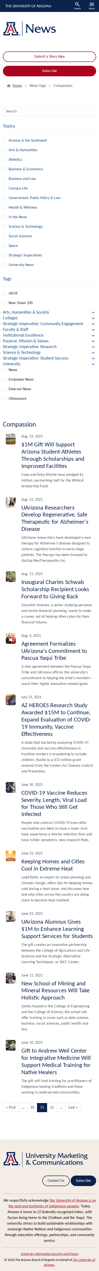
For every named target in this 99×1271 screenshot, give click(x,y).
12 (52, 1108)
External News (20, 389)
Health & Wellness (23, 208)
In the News (18, 217)
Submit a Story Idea (49, 57)
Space (13, 246)
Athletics (15, 160)
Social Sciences (20, 236)
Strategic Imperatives (25, 255)
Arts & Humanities (23, 150)
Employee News (21, 380)
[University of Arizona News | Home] (49, 29)
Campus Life (18, 188)
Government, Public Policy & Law (34, 198)
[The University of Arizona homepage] (28, 6)
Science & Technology (26, 227)
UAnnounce (17, 399)
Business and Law (22, 179)
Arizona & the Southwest (28, 141)
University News (21, 265)
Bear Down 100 (21, 303)
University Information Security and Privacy (50, 1254)
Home (17, 86)
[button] (49, 313)
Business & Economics (26, 169)
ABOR (13, 293)
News (13, 370)
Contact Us (56, 1181)
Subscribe (49, 71)
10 (32, 1108)
